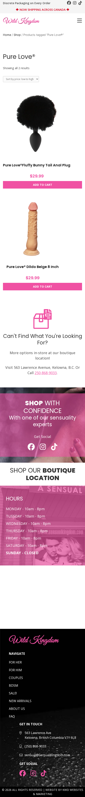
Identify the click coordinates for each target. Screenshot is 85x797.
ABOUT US (17, 708)
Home (7, 34)
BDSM (13, 685)
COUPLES (16, 678)
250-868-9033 (46, 372)
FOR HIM (15, 670)
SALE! (13, 693)
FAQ (12, 716)
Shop (17, 34)
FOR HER (15, 662)
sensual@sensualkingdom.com (47, 755)
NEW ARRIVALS (20, 701)
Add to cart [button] (42, 185)
